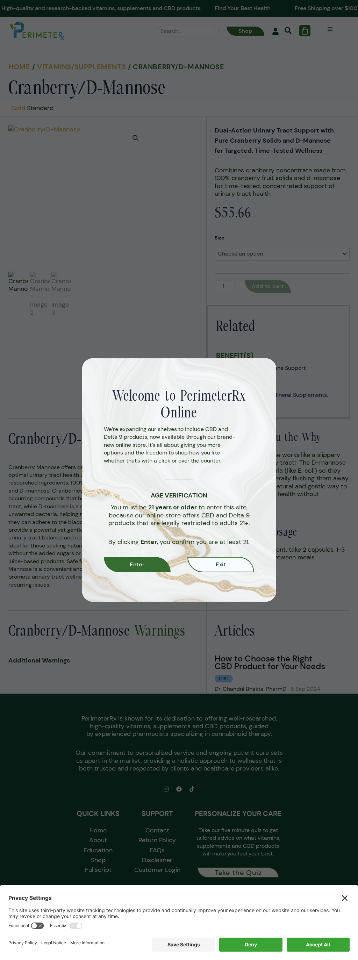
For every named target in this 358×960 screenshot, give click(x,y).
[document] (179, 480)
